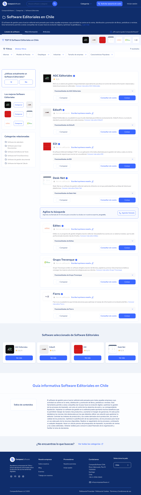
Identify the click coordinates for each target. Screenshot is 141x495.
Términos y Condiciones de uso (120, 491)
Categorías (85, 4)
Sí (11, 82)
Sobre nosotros (43, 464)
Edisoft (57, 109)
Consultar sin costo (109, 98)
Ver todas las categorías (89, 444)
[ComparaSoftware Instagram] (23, 476)
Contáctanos (94, 459)
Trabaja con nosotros (45, 475)
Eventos (41, 472)
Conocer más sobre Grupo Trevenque (109, 270)
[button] (94, 91)
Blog (40, 468)
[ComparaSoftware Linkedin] (11, 476)
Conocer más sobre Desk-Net (72, 188)
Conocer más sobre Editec (89, 236)
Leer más (86, 25)
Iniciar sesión (132, 4)
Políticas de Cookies (102, 491)
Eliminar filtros (20, 49)
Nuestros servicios (70, 464)
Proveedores (69, 459)
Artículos (46, 32)
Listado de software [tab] (12, 32)
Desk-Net (59, 178)
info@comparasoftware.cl (100, 482)
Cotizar (127, 98)
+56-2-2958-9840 (95, 477)
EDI (55, 143)
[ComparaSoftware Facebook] (19, 476)
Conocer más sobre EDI (95, 154)
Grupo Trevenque (63, 259)
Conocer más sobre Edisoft (93, 120)
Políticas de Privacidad (86, 491)
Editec (57, 225)
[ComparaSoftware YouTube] (15, 476)
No (26, 82)
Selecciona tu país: (121, 458)
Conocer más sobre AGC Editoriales (88, 86)
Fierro (56, 293)
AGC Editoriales (62, 75)
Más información (31, 32)
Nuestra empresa (45, 459)
